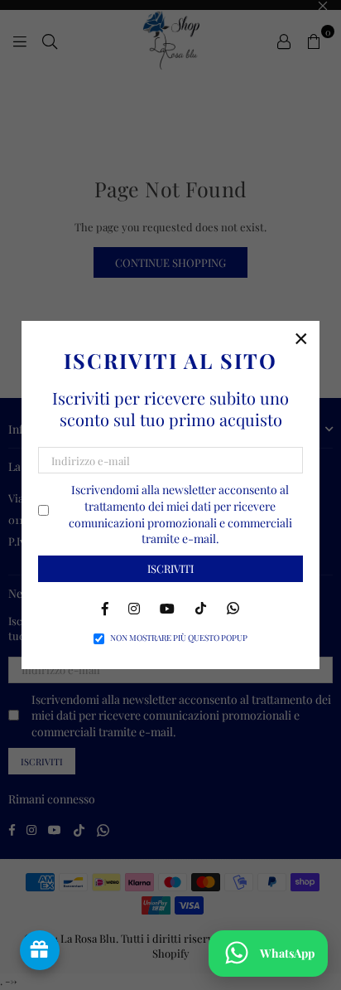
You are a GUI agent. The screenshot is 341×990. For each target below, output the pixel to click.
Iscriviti (170, 568)
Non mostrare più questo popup (178, 637)
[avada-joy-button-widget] (40, 950)
